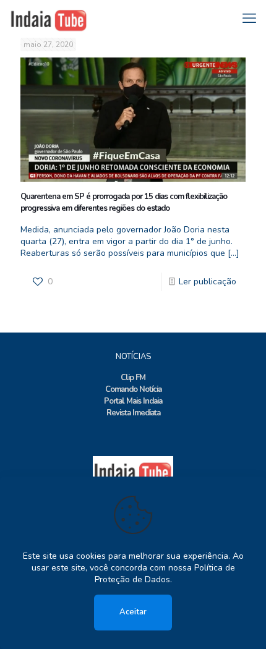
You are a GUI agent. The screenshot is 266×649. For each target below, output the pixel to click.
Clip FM (133, 377)
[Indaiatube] (48, 18)
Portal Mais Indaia (133, 401)
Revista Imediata (133, 412)
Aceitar (133, 611)
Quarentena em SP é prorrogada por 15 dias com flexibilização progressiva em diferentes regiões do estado (123, 202)
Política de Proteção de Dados (165, 573)
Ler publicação (207, 281)
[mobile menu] (249, 18)
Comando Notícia (133, 389)
